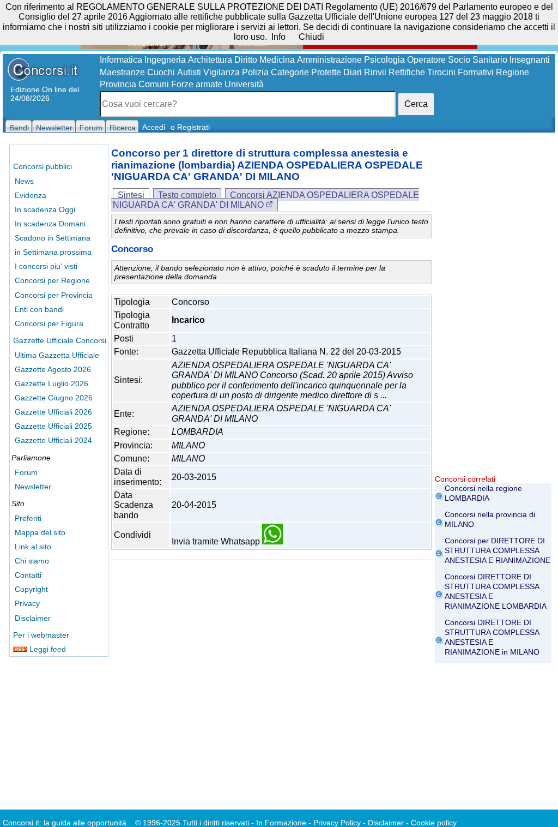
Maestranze (122, 72)
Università (244, 84)
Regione (512, 72)
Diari (352, 72)
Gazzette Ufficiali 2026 (53, 411)
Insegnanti (530, 59)
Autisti (189, 72)
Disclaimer (33, 618)
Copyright (31, 589)
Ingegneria (165, 59)
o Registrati (190, 127)
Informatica (121, 59)
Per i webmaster (41, 635)
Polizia (255, 72)
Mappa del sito (40, 532)
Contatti (28, 575)
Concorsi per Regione (52, 280)
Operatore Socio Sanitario (457, 59)
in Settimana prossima (53, 252)
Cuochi (161, 72)
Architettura (210, 59)
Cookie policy (434, 822)
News (24, 181)
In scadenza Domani (50, 223)
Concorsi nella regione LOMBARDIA (483, 493)
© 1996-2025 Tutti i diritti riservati (192, 822)
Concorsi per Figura (49, 323)
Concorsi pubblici (42, 166)
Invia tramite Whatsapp (217, 541)
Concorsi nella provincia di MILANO (490, 519)
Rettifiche (407, 72)
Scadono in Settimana (52, 237)
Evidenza (30, 195)
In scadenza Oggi (45, 209)
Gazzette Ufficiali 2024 (53, 440)
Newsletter (33, 486)
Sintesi (131, 195)
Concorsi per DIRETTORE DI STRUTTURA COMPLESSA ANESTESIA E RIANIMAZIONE (497, 550)
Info (278, 36)
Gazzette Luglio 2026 (51, 383)
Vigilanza (221, 72)
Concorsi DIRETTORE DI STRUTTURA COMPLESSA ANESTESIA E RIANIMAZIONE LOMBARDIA (496, 591)
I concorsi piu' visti (46, 266)
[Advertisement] (493, 311)
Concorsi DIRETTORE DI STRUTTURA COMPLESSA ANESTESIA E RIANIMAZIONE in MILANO (492, 637)
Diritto (245, 59)
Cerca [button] (416, 104)
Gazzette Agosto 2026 (53, 369)
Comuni (153, 84)
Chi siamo (32, 560)
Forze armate (196, 84)
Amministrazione (329, 59)
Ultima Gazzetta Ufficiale (57, 355)
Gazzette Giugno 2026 (54, 397)
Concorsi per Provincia (54, 295)
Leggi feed (46, 649)
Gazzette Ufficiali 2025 (53, 426)
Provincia (118, 84)
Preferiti (28, 518)
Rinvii (375, 72)
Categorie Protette (306, 72)
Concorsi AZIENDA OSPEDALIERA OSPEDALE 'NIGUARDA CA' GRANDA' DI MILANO (265, 199)
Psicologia (384, 59)
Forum (26, 472)
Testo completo (187, 195)
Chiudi (311, 36)
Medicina (277, 59)
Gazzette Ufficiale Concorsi (59, 340)
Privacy (27, 603)
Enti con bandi (39, 309)
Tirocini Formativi (460, 72)
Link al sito (33, 546)
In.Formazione (281, 822)
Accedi (153, 127)
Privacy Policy (337, 822)
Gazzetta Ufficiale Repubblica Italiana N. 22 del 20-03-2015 (286, 351)
